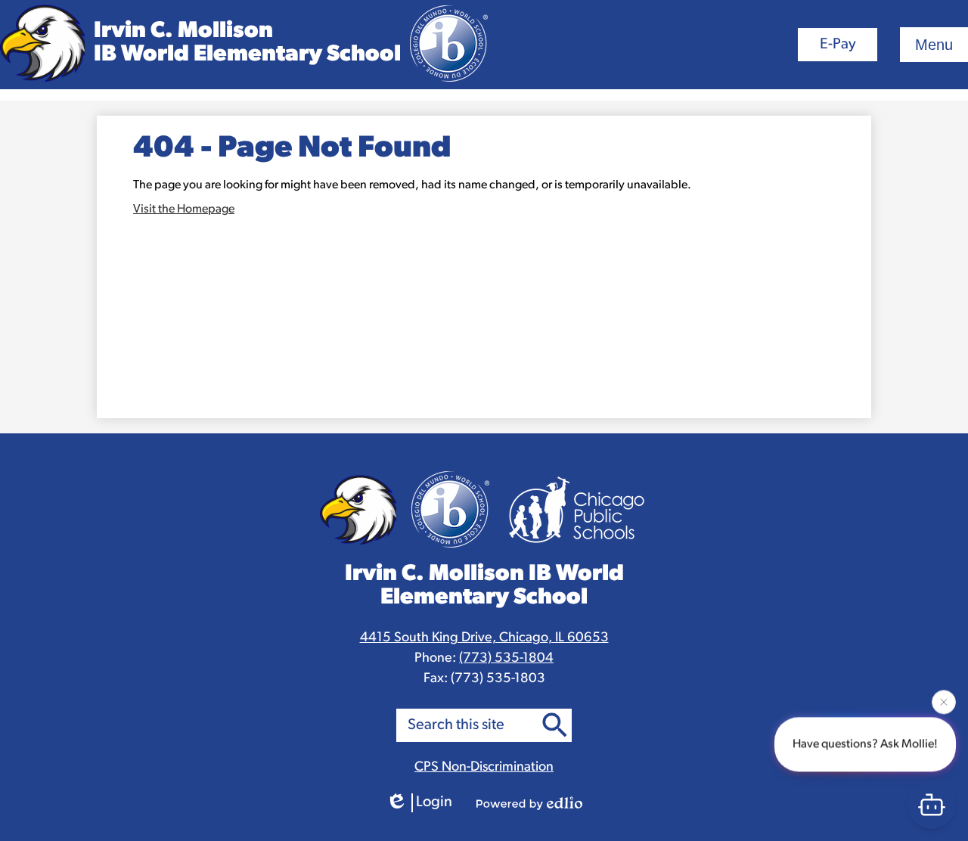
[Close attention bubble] (944, 700)
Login (434, 802)
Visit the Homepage (183, 209)
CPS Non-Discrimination (484, 767)
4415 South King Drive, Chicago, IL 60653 (484, 638)
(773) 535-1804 (506, 659)
